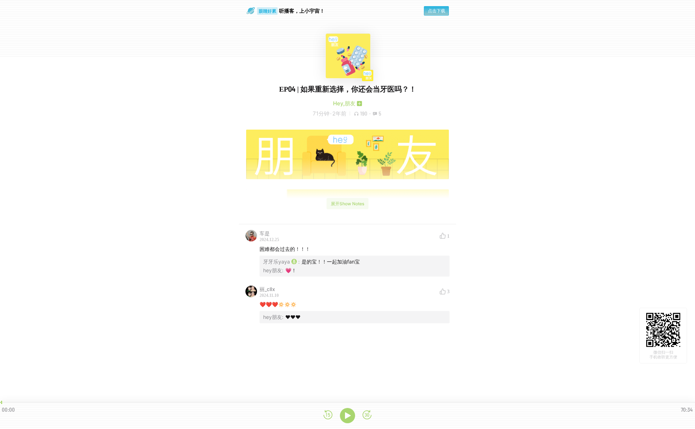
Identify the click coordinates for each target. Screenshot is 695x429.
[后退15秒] (328, 415)
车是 (265, 233)
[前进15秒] (367, 415)
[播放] (347, 415)
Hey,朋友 (344, 103)
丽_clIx (267, 289)
